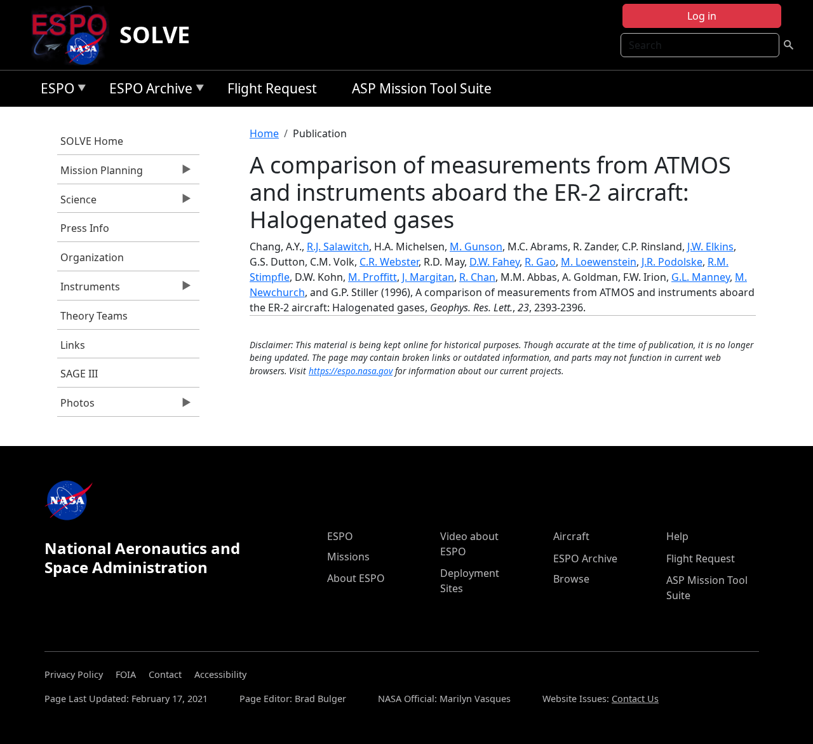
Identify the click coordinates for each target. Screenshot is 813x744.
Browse (571, 579)
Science (77, 203)
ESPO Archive (147, 90)
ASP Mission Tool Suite (422, 88)
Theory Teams (94, 316)
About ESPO (356, 578)
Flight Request (272, 88)
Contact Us (635, 699)
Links (72, 345)
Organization (92, 257)
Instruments (88, 290)
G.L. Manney (700, 277)
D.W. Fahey (494, 262)
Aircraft (571, 536)
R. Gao (540, 262)
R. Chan (477, 277)
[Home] (74, 35)
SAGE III (79, 374)
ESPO (54, 90)
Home (264, 133)
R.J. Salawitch (338, 247)
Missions (348, 557)
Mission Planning (100, 173)
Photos (76, 406)
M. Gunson (476, 247)
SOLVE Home (91, 141)
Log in (701, 16)
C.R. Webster (389, 262)
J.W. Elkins (710, 247)
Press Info (84, 228)
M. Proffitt (372, 277)
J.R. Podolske (672, 262)
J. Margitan (428, 277)
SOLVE (154, 34)
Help (677, 536)
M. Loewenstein (598, 262)
